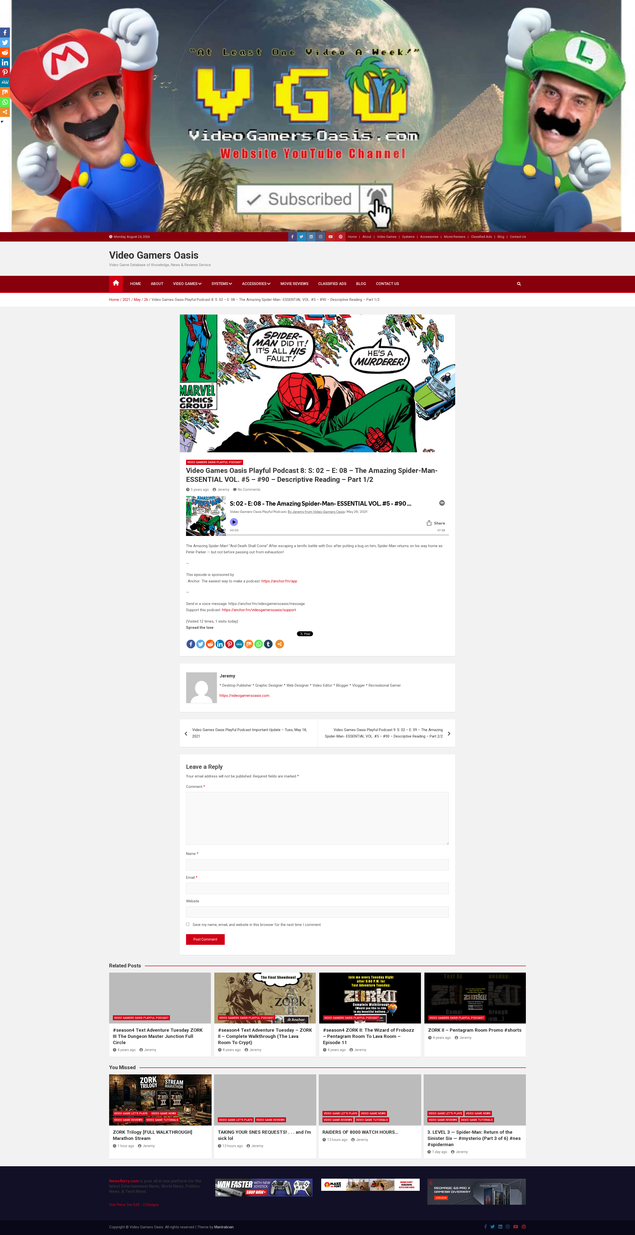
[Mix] (249, 640)
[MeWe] (239, 640)
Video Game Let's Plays (131, 1113)
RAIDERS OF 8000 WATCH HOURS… (360, 1132)
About (366, 237)
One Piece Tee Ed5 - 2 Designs (134, 1204)
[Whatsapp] (258, 640)
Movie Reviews (454, 237)
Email (191, 877)
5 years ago (200, 490)
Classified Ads (481, 237)
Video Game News (163, 1113)
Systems (408, 237)
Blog (501, 237)
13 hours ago (232, 1146)
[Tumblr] (268, 640)
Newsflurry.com (124, 1181)
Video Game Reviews (128, 1120)
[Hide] (2, 122)
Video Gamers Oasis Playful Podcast (214, 462)
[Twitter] (200, 640)
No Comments (249, 490)
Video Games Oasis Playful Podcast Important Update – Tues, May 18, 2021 (249, 733)
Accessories (429, 237)
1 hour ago (126, 1146)
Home (352, 237)
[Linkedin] (220, 640)
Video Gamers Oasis (154, 255)
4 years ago (127, 1050)
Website (192, 901)
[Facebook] (191, 640)
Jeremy (223, 490)
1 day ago (439, 1152)
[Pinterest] (229, 640)
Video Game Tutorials (162, 1120)
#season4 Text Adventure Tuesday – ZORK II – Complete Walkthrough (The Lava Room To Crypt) (265, 1036)
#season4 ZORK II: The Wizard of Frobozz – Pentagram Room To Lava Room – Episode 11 (368, 1036)
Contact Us (518, 237)
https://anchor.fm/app (279, 581)
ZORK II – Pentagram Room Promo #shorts (474, 1030)
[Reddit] (210, 640)
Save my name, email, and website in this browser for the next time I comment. (257, 924)
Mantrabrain (224, 1227)
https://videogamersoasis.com (244, 695)
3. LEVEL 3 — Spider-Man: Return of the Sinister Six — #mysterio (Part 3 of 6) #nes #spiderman (474, 1138)
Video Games (386, 237)
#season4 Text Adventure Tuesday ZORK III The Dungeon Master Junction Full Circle (158, 1036)
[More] (279, 640)
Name (192, 853)
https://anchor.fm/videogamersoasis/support (259, 610)
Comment (195, 786)
